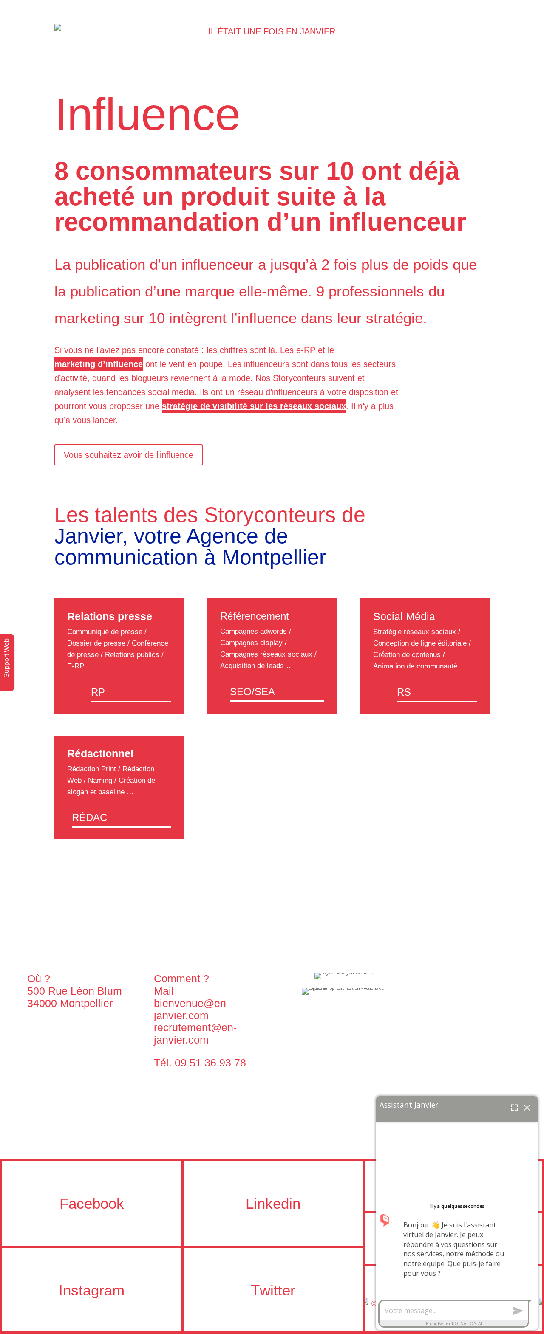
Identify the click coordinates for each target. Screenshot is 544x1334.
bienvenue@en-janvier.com (192, 1009)
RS (404, 692)
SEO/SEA (252, 691)
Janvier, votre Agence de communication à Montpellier (190, 546)
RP (98, 692)
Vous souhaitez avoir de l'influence (128, 455)
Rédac (89, 817)
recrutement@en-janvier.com (195, 1033)
